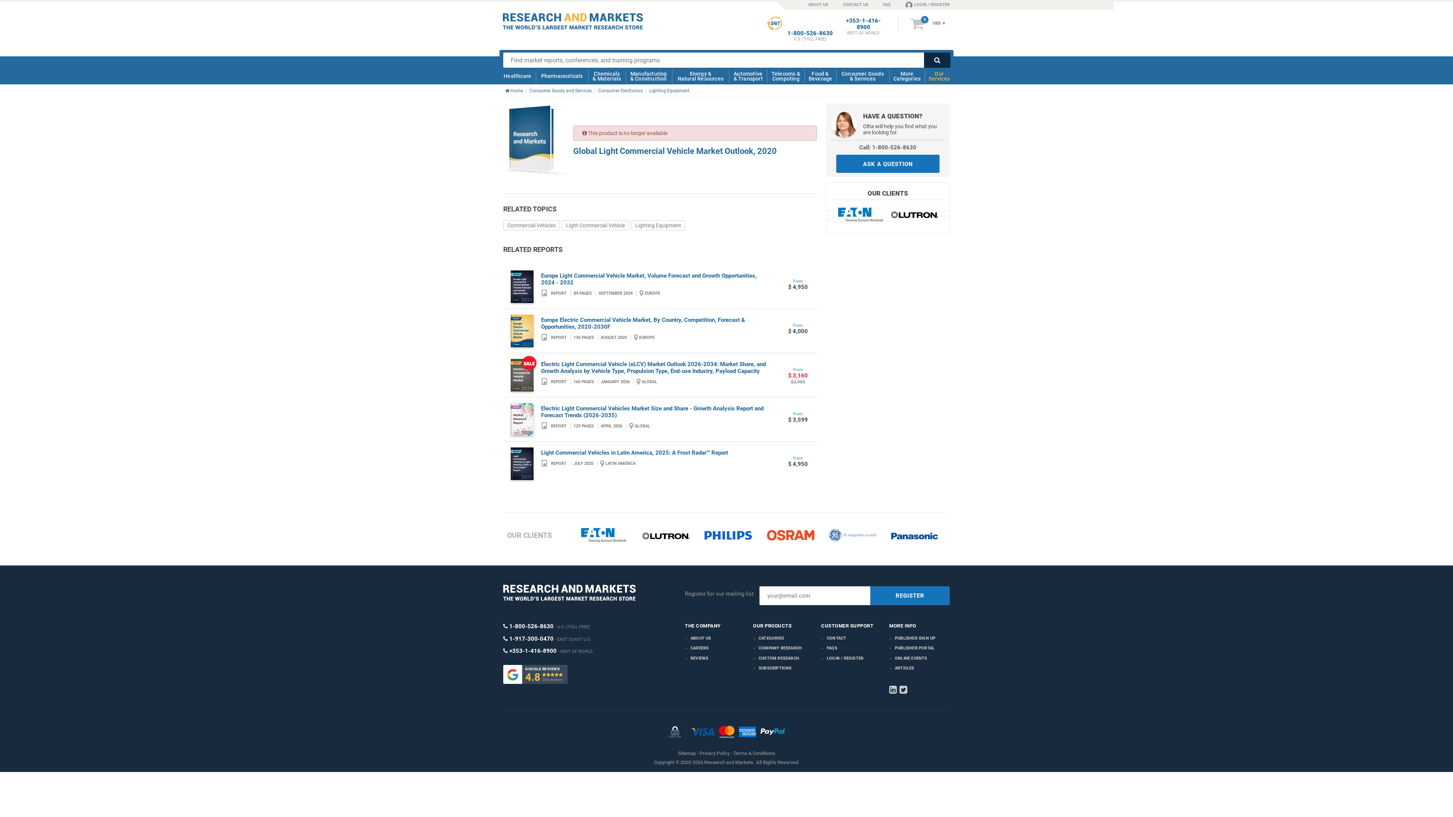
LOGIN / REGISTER (932, 4)
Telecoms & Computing (786, 76)
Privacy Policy (715, 753)
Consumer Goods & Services (863, 76)
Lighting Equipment (658, 225)
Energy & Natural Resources (700, 76)
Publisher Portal (915, 648)
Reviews (699, 658)
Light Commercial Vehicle (595, 225)
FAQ (887, 4)
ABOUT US (818, 4)
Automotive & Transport (748, 76)
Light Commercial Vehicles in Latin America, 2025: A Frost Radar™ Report (634, 452)
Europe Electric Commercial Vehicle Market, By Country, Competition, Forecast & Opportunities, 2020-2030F (643, 323)
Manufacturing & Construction (648, 76)
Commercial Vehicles (531, 225)
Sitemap (687, 753)
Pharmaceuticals (562, 76)
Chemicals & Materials (607, 76)
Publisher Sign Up (915, 638)
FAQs (832, 648)
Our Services (939, 76)
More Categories (907, 76)
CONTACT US (855, 4)
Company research (780, 648)
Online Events (911, 658)
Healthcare (517, 76)
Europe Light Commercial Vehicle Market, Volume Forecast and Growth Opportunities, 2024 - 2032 (649, 279)
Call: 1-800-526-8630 (887, 147)
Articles (905, 668)
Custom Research (779, 658)
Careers (700, 648)
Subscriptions (775, 668)
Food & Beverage (820, 76)
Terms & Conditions (754, 753)
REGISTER (910, 595)
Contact (836, 638)
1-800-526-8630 (810, 33)
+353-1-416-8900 (863, 24)
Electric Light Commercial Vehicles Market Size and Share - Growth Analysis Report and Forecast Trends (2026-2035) (652, 412)
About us (701, 638)
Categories (771, 638)
